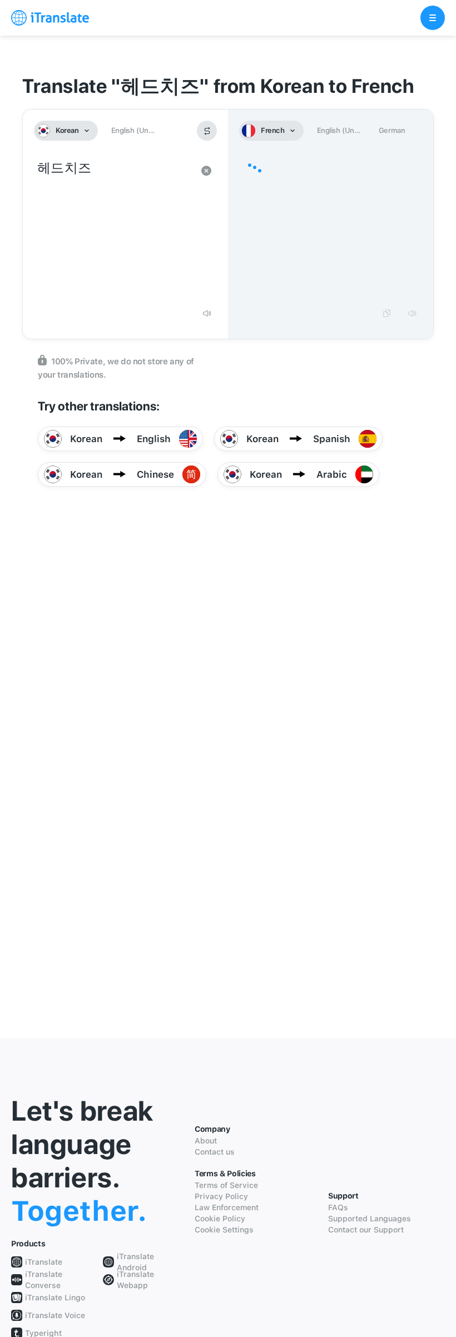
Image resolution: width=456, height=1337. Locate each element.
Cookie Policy (220, 1218)
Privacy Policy (221, 1196)
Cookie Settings (224, 1229)
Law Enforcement (227, 1207)
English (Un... (133, 130)
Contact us (215, 1151)
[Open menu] (432, 18)
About (206, 1140)
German (392, 130)
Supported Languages (369, 1218)
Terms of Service (226, 1185)
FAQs (338, 1207)
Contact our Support (366, 1229)
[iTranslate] (50, 18)
